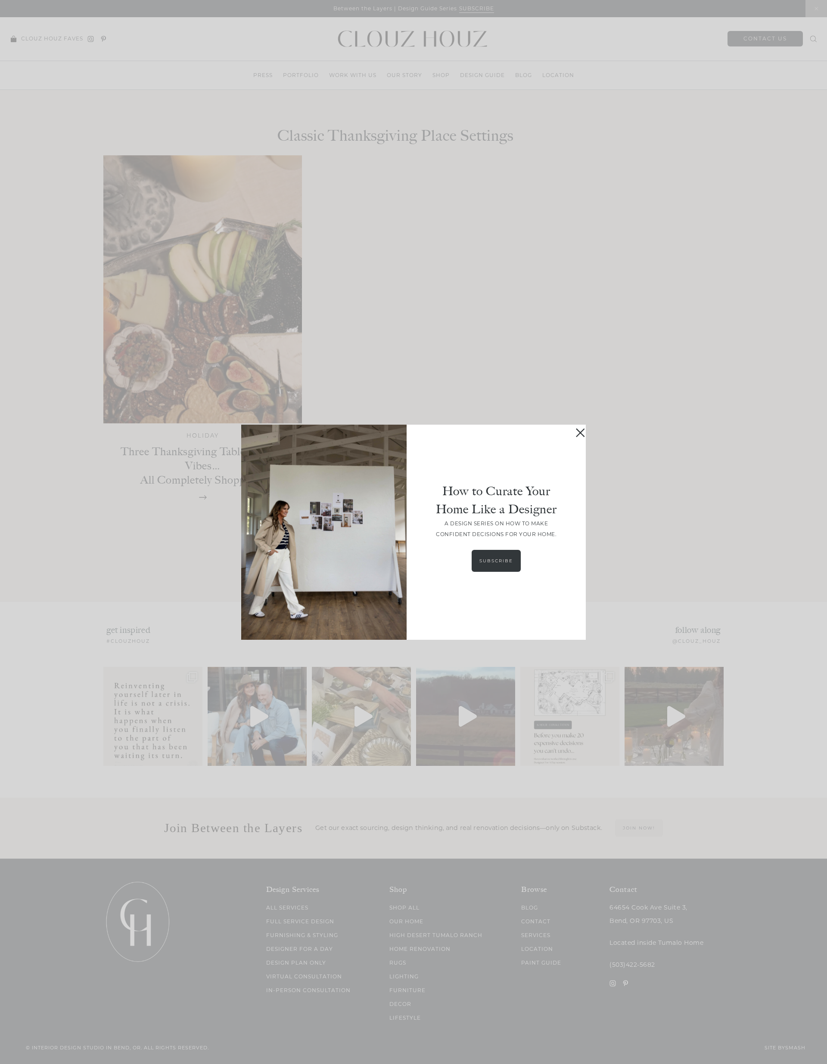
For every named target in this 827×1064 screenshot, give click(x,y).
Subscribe (496, 561)
